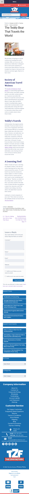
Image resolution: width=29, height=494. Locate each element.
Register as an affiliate (14, 473)
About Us (14, 388)
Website (7, 264)
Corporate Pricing (14, 392)
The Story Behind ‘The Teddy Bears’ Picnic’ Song (13, 350)
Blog (14, 421)
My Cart (22, 5)
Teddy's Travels (9, 209)
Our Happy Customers (14, 409)
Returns (14, 413)
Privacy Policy (21, 467)
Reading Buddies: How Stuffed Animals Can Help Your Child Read (20, 219)
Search (24, 14)
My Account (7, 5)
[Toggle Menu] (2, 2)
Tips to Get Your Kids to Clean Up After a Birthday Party (14, 335)
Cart (14, 476)
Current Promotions (14, 423)
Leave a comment (13, 25)
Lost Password (14, 400)
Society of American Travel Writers (13, 208)
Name (7, 251)
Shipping (14, 419)
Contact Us (14, 390)
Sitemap (14, 402)
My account (14, 471)
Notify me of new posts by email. (15, 276)
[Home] (14, 12)
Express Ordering (14, 425)
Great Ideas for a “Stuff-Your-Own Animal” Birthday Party (13, 306)
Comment (8, 240)
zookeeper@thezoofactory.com (16, 440)
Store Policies (14, 417)
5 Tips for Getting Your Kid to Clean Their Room (8, 218)
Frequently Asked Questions (14, 411)
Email (6, 258)
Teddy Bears (10, 206)
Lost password (14, 475)
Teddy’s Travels (8, 147)
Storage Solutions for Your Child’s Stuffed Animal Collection (13, 301)
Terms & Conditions (14, 415)
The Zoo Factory (9, 200)
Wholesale (14, 394)
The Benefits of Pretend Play (11, 297)
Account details (14, 398)
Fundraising (14, 396)
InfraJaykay (7, 335)
